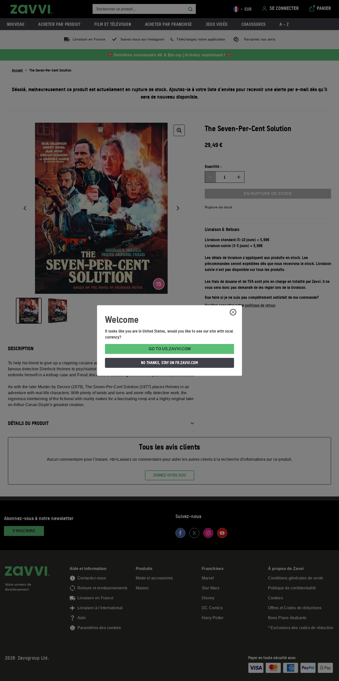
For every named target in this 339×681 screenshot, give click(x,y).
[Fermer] (233, 312)
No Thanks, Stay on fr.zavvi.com (169, 362)
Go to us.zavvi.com (170, 349)
